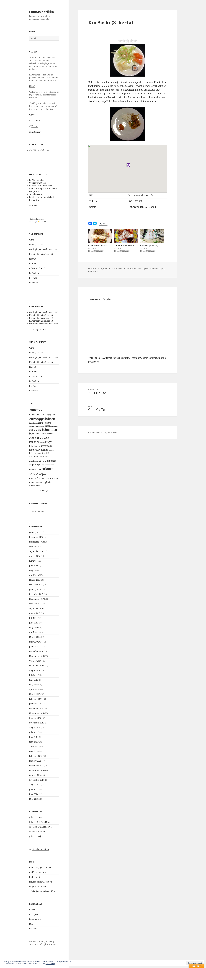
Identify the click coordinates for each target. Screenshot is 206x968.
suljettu (43, 474)
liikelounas (35, 453)
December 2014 (36, 765)
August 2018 (34, 556)
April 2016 (34, 689)
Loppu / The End (36, 244)
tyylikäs (47, 482)
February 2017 (35, 641)
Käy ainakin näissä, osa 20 (41, 254)
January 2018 (35, 589)
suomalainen (37, 478)
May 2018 (33, 570)
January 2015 (35, 761)
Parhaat (32, 928)
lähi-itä (45, 453)
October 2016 (35, 661)
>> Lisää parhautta (37, 329)
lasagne (51, 450)
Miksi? (32, 86)
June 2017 (33, 622)
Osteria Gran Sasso (37, 183)
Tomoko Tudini (36, 194)
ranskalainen (49, 465)
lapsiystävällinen (38, 449)
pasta (53, 460)
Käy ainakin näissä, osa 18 (41, 321)
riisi (38, 469)
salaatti (48, 468)
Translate (43, 222)
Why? (31, 114)
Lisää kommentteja (40, 849)
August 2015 (34, 727)
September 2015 (36, 722)
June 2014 (33, 794)
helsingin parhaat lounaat (36, 426)
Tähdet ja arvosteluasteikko (42, 891)
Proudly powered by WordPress (102, 432)
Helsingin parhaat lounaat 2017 (43, 323)
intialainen (54, 426)
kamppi (50, 434)
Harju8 (32, 259)
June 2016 (33, 680)
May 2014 (33, 799)
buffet (33, 410)
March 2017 (34, 637)
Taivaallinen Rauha (124, 245)
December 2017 (36, 594)
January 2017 (35, 646)
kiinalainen (34, 446)
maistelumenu (34, 456)
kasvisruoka (39, 437)
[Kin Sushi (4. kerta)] (100, 236)
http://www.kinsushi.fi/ (141, 195)
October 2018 (35, 546)
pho (30, 465)
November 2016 (36, 656)
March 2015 (34, 751)
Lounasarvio (35, 919)
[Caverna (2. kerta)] (152, 236)
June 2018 (33, 565)
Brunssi (32, 909)
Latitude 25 (34, 263)
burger (42, 410)
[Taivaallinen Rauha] (126, 236)
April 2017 (34, 632)
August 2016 (34, 670)
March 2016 (34, 694)
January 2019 (35, 532)
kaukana (34, 442)
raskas (32, 469)
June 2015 (33, 737)
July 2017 (33, 618)
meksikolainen (44, 456)
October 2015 (35, 718)
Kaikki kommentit (37, 872)
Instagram (36, 132)
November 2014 (36, 770)
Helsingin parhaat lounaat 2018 (43, 249)
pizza (41, 464)
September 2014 (36, 780)
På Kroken (34, 273)
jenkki (43, 433)
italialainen (35, 429)
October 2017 (35, 603)
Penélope (33, 282)
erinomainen (37, 414)
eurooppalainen (42, 418)
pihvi (35, 464)
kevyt (48, 442)
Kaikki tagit (44, 491)
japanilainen (35, 433)
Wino (31, 239)
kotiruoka (46, 446)
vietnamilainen (34, 486)
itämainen (49, 430)
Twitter (34, 126)
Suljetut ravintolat (37, 886)
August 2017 (34, 613)
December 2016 (36, 651)
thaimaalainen (35, 482)
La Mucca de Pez (36, 180)
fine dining (33, 423)
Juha (105, 268)
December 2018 (36, 537)
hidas (47, 426)
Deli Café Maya (43, 822)
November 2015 (36, 713)
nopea (45, 460)
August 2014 (34, 784)
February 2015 (35, 756)
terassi (55, 479)
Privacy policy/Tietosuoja (40, 881)
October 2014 (35, 775)
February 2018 (35, 584)
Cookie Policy (50, 964)
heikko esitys (44, 422)
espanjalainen (51, 414)
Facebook (35, 120)
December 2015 (36, 708)
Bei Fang (33, 278)
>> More (33, 205)
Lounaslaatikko (41, 12)
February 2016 (35, 699)
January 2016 (35, 703)
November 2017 (36, 599)
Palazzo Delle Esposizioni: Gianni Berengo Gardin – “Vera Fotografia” (43, 188)
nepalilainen (34, 461)
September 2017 (36, 608)
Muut (31, 924)
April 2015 (34, 746)
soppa (34, 474)
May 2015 (33, 741)
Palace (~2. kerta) (37, 268)
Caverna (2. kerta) (149, 245)
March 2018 (34, 580)
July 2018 (33, 561)
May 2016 (33, 684)
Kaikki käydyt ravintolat (40, 867)
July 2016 (33, 675)
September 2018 (36, 551)
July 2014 (33, 789)
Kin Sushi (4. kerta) (97, 245)
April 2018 (34, 575)
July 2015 (33, 732)
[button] (127, 60)
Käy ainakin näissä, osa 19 (41, 318)
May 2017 (33, 627)
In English (33, 914)
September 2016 (36, 665)
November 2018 (36, 541)
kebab (42, 442)
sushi (49, 478)
